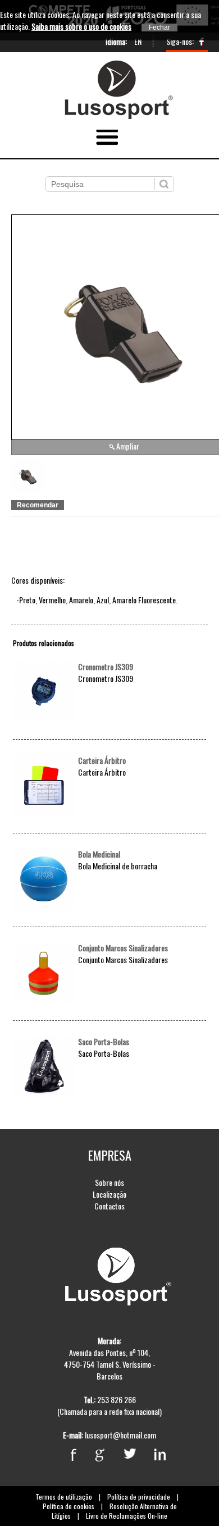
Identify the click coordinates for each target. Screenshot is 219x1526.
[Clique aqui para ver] (44, 719)
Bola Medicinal (99, 854)
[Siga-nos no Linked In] (152, 1454)
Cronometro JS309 (105, 666)
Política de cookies (68, 1506)
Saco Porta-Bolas (103, 1041)
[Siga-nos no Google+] (91, 1454)
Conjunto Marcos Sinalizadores (123, 948)
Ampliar (127, 446)
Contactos (109, 1206)
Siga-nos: (180, 41)
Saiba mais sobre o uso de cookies (81, 26)
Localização (109, 1194)
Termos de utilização (63, 1496)
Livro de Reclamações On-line (126, 1515)
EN (138, 41)
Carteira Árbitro (102, 760)
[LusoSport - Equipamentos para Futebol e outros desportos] (109, 64)
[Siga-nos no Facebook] (201, 44)
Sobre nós (109, 1182)
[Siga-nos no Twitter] (121, 1454)
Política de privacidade (138, 1496)
